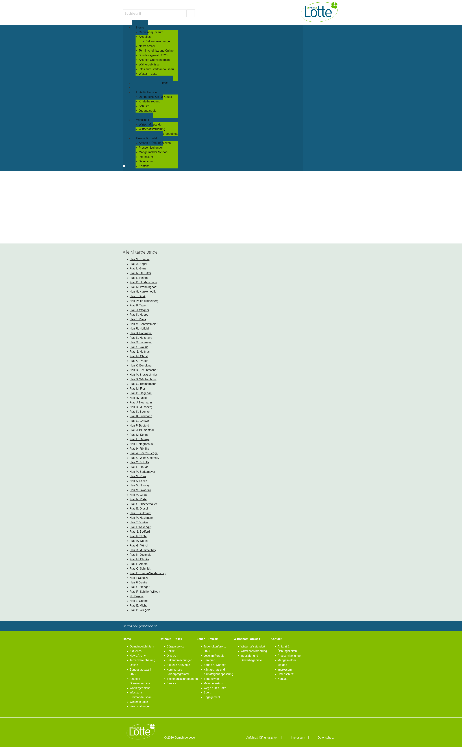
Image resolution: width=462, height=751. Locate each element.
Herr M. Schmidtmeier (143, 324)
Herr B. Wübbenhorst (143, 379)
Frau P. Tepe (138, 305)
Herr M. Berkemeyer (142, 471)
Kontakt (276, 638)
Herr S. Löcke (138, 480)
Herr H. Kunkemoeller (143, 291)
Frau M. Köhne (139, 434)
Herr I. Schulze (139, 577)
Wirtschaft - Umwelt (247, 638)
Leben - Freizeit (207, 638)
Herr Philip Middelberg (144, 300)
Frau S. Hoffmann (141, 351)
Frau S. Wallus (139, 347)
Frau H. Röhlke (139, 448)
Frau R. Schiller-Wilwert (145, 591)
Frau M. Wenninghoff (143, 287)
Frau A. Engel (138, 263)
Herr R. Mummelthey (143, 550)
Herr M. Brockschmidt (143, 374)
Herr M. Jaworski (140, 490)
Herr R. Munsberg (141, 407)
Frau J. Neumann (141, 402)
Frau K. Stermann (141, 416)
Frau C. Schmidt (140, 568)
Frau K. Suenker (140, 411)
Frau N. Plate (138, 499)
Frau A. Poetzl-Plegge (144, 453)
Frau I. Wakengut (140, 527)
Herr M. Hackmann (142, 517)
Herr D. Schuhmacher (143, 370)
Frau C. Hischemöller (143, 504)
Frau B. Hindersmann (143, 282)
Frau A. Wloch (139, 540)
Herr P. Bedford (139, 425)
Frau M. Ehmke (139, 559)
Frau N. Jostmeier (141, 554)
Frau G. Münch (139, 545)
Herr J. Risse (138, 319)
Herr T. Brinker (139, 522)
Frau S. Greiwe (139, 420)
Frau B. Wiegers (140, 610)
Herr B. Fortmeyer (141, 333)
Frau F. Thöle (138, 536)
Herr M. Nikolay (139, 485)
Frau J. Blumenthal (142, 430)
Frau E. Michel (139, 605)
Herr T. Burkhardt (140, 513)
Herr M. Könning (140, 259)
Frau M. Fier (137, 388)
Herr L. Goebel (139, 600)
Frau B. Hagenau (141, 393)
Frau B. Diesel (139, 508)
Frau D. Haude (139, 467)
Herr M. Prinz (138, 476)
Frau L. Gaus (138, 268)
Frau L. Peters (139, 277)
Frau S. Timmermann (143, 383)
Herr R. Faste (138, 397)
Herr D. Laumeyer (141, 342)
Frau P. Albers (138, 563)
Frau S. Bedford (140, 531)
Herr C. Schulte (139, 462)
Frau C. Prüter (139, 360)
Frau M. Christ (139, 356)
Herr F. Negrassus (141, 443)
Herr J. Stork (137, 296)
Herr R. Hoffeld (139, 328)
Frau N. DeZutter (140, 273)
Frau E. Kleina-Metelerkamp (147, 573)
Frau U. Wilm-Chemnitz (145, 457)
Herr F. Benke (138, 582)
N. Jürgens (136, 596)
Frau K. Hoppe (139, 314)
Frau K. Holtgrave (141, 337)
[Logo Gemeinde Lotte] (319, 12)
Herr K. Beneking (141, 365)
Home (127, 638)
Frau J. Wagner (139, 310)
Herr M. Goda (138, 494)
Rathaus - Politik (171, 638)
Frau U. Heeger (139, 586)
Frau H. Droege (139, 439)
